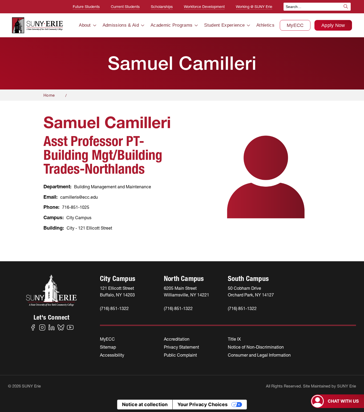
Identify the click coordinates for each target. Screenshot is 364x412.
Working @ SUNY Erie (254, 6)
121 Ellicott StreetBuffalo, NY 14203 (117, 291)
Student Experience (224, 25)
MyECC (295, 25)
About (85, 25)
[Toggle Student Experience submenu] (248, 25)
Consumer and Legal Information (259, 355)
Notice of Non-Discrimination (256, 347)
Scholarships (162, 6)
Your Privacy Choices (202, 404)
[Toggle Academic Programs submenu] (196, 25)
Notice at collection (145, 404)
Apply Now (333, 25)
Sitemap (108, 347)
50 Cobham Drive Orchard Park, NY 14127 (251, 291)
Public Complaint (180, 355)
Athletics (265, 25)
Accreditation (176, 339)
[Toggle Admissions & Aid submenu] (142, 25)
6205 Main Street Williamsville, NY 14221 (186, 291)
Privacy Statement (181, 347)
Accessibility (112, 355)
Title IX (234, 339)
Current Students (125, 6)
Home (49, 95)
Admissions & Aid (121, 25)
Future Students (86, 6)
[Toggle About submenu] (94, 25)
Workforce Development (204, 6)
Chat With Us (343, 401)
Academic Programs (171, 25)
